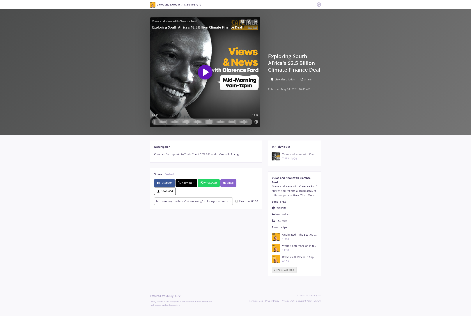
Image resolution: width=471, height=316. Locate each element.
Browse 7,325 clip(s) (284, 269)
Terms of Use (256, 300)
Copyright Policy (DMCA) (308, 300)
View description (285, 79)
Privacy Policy (272, 300)
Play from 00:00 (248, 201)
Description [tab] (162, 147)
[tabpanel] (206, 154)
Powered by (158, 296)
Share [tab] (158, 174)
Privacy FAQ (287, 300)
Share (307, 79)
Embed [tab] (169, 174)
